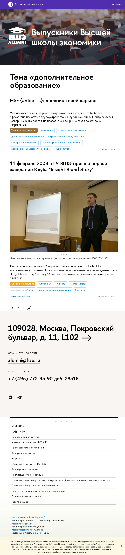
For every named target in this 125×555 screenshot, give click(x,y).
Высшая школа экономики (29, 4)
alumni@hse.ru (24, 360)
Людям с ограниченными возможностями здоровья (39, 491)
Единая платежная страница (26, 496)
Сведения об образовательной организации (35, 485)
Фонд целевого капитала (25, 469)
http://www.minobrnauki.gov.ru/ (28, 517)
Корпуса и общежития (23, 453)
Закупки (16, 458)
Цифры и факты (20, 431)
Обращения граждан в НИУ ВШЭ (29, 463)
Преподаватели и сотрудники (28, 447)
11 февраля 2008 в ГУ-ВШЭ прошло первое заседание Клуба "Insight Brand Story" (58, 166)
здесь (76, 544)
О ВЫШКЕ (18, 425)
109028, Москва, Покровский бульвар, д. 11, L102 (61, 333)
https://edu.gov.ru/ (22, 523)
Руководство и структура (25, 436)
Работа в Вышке (20, 501)
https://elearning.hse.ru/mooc (27, 529)
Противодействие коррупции (27, 474)
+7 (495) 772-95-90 (30, 378)
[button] (13, 216)
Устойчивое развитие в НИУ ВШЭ (30, 442)
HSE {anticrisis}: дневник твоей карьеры (54, 100)
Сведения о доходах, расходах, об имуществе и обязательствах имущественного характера (61, 480)
